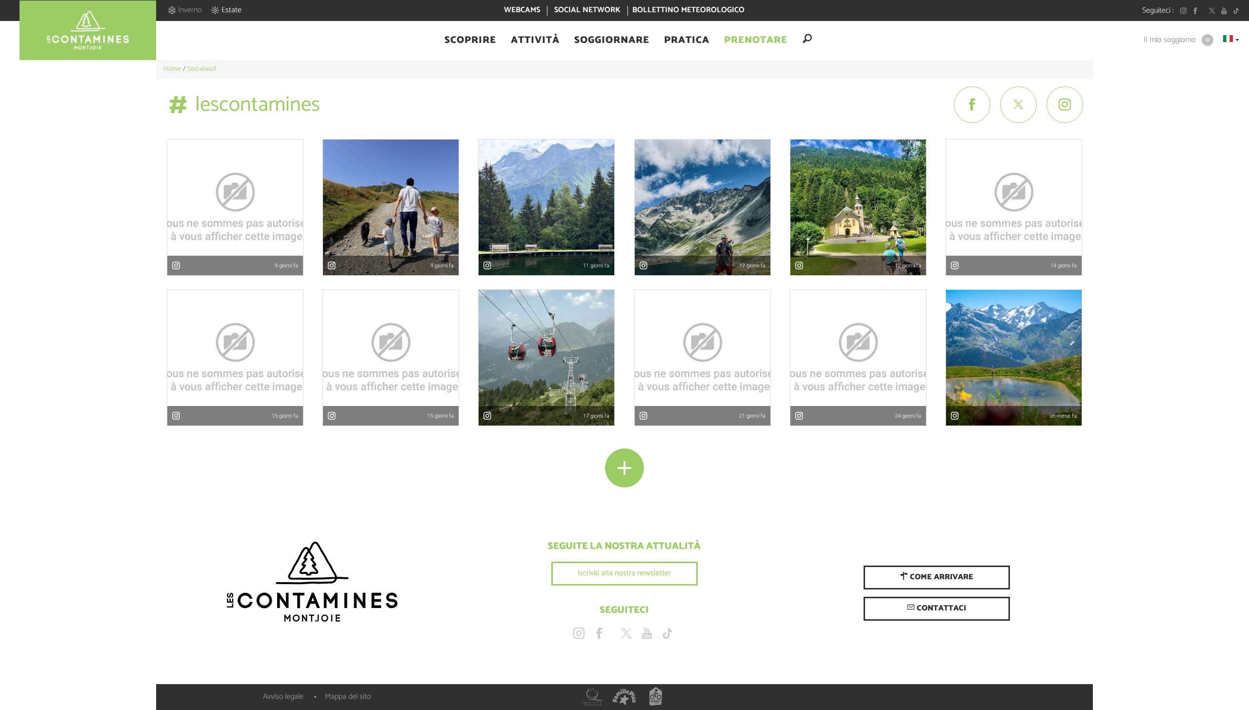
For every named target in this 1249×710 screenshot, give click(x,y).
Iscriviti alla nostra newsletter (624, 573)
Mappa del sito (348, 696)
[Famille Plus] (624, 697)
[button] (470, 40)
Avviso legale (283, 696)
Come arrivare (940, 577)
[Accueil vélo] (656, 697)
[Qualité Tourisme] (593, 697)
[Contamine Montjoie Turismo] (312, 582)
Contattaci (940, 608)
